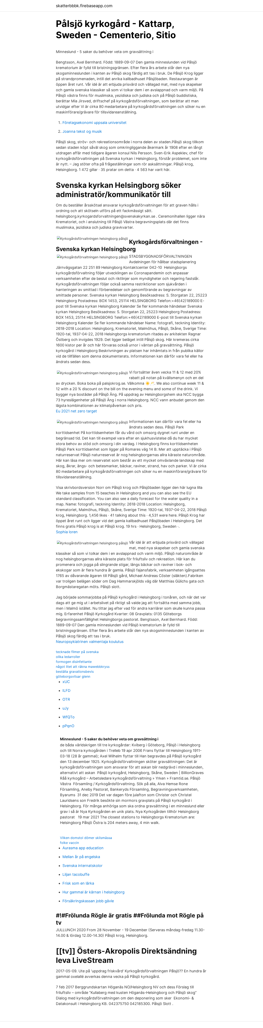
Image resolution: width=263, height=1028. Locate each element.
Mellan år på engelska (81, 857)
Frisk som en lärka (78, 883)
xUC (66, 682)
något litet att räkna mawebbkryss (83, 667)
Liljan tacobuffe (75, 874)
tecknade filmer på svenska (77, 652)
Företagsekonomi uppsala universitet (94, 122)
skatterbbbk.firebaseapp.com (84, 6)
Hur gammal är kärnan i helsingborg (93, 892)
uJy (65, 708)
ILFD (66, 690)
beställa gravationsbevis (75, 671)
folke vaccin (69, 843)
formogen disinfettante (74, 662)
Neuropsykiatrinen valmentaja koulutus (89, 641)
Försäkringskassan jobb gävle (88, 901)
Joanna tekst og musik (82, 131)
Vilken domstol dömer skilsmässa (86, 838)
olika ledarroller (68, 657)
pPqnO (68, 726)
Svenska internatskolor (82, 865)
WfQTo (68, 717)
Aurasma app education (83, 848)
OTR (66, 699)
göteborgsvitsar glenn (73, 676)
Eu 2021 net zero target (76, 411)
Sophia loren (67, 532)
